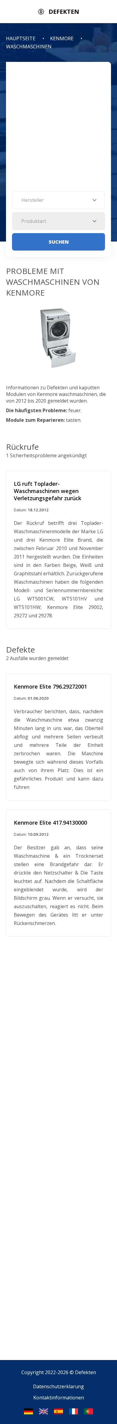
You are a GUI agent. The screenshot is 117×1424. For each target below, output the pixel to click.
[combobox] (58, 200)
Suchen (59, 242)
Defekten (85, 1372)
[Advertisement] (58, 129)
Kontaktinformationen (58, 1397)
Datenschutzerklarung (58, 1386)
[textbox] (58, 200)
